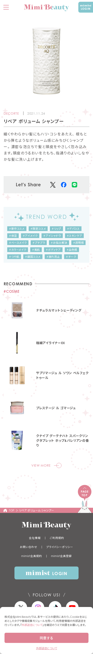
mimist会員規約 (31, 556)
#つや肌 (14, 256)
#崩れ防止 (53, 256)
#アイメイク (30, 235)
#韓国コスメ (33, 256)
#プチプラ (39, 242)
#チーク (71, 256)
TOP (11, 510)
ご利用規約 (57, 538)
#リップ (56, 228)
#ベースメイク (18, 242)
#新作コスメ (17, 228)
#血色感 (72, 249)
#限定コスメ (38, 228)
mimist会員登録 (61, 556)
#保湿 (13, 235)
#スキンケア (74, 235)
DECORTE (11, 113)
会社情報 (35, 538)
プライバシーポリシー (59, 547)
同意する (46, 638)
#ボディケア (53, 249)
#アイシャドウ (52, 235)
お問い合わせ (28, 547)
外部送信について (32, 625)
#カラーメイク (17, 249)
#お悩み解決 (59, 242)
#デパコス (73, 228)
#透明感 (78, 242)
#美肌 (36, 249)
